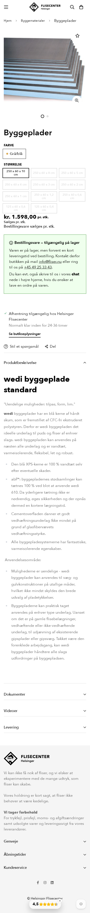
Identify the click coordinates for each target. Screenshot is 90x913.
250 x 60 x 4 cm (16, 185)
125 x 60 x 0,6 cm (15, 208)
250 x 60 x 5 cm (72, 173)
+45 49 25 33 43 (38, 267)
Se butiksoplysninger (25, 334)
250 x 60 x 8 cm (44, 173)
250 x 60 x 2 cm (72, 185)
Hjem (8, 21)
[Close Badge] (60, 901)
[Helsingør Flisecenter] (45, 7)
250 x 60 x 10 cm (15, 173)
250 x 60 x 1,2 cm (44, 196)
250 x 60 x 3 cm (44, 185)
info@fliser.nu (50, 261)
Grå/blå (16, 153)
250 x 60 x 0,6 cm (72, 196)
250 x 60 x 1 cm (16, 196)
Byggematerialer (33, 21)
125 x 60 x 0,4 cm (44, 208)
